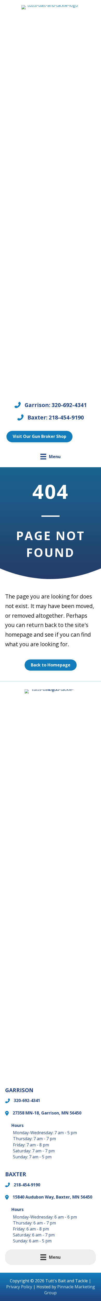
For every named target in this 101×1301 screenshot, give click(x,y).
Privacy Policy (19, 1287)
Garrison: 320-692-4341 (56, 405)
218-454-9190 (27, 1185)
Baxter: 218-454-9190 (55, 417)
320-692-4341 (27, 1100)
